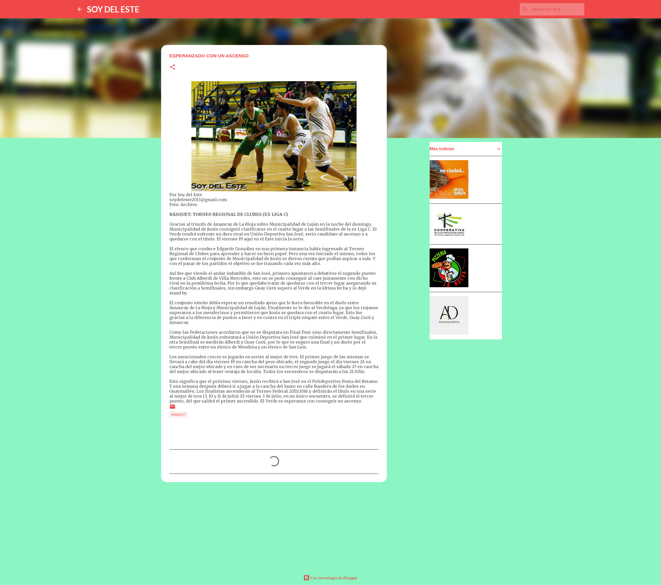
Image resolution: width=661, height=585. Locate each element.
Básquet (178, 414)
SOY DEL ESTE (113, 9)
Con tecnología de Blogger (334, 577)
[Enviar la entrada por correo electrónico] (172, 409)
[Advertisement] (274, 526)
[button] (172, 67)
